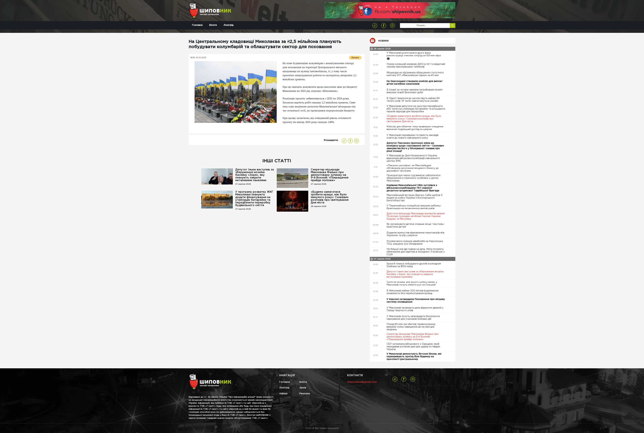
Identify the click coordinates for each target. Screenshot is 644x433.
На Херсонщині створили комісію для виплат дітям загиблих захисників (415, 82)
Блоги (213, 25)
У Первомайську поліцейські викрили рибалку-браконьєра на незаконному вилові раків (414, 207)
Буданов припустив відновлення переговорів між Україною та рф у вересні (415, 234)
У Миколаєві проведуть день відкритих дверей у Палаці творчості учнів (415, 309)
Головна (197, 25)
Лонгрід (228, 25)
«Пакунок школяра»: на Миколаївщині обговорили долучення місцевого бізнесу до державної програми (413, 168)
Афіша (283, 394)
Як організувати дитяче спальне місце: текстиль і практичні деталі (415, 225)
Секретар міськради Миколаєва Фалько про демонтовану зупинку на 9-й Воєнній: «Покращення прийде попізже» (329, 175)
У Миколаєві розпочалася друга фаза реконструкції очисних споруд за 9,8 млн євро (414, 54)
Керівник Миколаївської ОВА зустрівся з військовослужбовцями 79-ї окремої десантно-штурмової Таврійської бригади (413, 188)
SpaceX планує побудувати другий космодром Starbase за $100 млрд (414, 265)
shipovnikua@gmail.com (362, 382)
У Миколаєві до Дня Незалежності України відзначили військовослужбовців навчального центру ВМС (413, 158)
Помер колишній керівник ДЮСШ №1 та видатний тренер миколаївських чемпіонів (416, 65)
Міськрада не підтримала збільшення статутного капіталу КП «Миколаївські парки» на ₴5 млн (415, 74)
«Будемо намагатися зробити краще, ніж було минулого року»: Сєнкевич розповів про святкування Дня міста (329, 197)
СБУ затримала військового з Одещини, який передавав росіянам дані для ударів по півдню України (413, 346)
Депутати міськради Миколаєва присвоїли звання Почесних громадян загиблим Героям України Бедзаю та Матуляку (416, 216)
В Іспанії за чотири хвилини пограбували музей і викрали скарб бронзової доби (415, 91)
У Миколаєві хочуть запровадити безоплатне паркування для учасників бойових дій (413, 317)
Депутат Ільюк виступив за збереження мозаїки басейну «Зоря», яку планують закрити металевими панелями (254, 175)
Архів (302, 388)
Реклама (304, 394)
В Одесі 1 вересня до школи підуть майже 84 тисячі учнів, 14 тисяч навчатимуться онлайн (413, 99)
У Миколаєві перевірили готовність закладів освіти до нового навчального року (412, 136)
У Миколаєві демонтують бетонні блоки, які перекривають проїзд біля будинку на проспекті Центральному (414, 356)
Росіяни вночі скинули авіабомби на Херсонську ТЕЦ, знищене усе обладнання (415, 242)
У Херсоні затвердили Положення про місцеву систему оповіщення (416, 300)
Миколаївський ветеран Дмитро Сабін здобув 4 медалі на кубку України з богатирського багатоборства (414, 198)
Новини (383, 41)
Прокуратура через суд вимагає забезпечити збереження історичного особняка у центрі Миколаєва (413, 178)
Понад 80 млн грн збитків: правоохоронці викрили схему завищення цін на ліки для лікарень (411, 327)
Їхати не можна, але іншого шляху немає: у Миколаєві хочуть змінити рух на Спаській (412, 283)
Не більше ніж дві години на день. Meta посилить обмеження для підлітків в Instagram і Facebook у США (416, 252)
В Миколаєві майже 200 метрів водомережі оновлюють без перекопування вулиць (412, 292)
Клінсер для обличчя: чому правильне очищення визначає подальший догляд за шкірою (415, 128)
